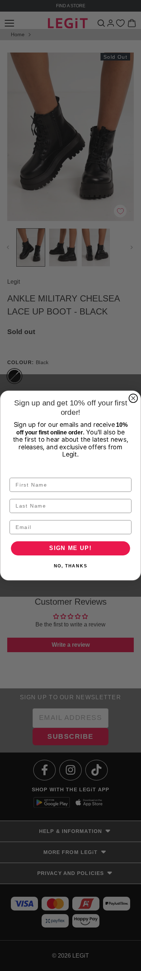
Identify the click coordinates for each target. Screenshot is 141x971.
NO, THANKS (70, 565)
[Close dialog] (133, 398)
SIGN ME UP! (70, 548)
